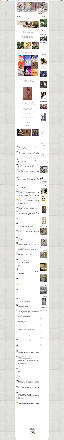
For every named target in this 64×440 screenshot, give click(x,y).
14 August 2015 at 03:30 (22, 368)
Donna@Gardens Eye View (21, 334)
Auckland (41, 331)
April (42, 153)
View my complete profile (43, 183)
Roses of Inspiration (36, 141)
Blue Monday (41, 330)
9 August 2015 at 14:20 (24, 164)
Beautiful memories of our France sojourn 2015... (43, 149)
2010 (41, 162)
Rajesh (19, 315)
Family (20, 141)
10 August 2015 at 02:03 (24, 230)
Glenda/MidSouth (20, 278)
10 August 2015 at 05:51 (25, 278)
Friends (41, 319)
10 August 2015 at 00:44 (22, 218)
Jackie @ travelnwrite (20, 248)
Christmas (41, 325)
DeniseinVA (19, 304)
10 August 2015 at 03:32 (25, 248)
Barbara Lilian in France (21, 199)
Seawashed (19, 252)
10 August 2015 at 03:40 (23, 252)
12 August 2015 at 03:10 (27, 339)
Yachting (41, 344)
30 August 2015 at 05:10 (26, 402)
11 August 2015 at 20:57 (22, 315)
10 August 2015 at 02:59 (25, 242)
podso (18, 158)
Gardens (41, 338)
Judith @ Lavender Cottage (21, 339)
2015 (41, 136)
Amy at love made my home (21, 211)
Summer (41, 320)
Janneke (19, 223)
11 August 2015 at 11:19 (27, 309)
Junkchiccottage (20, 230)
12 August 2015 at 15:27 (29, 356)
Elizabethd (19, 207)
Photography (32, 141)
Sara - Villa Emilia (20, 319)
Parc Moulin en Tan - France (43, 145)
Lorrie (19, 386)
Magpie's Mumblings (20, 350)
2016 (41, 135)
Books (40, 343)
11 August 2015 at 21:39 (25, 319)
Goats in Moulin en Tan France (43, 142)
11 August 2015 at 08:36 (23, 298)
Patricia (19, 191)
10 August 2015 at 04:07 (22, 259)
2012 (41, 160)
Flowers (41, 318)
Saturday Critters (42, 339)
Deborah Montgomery (20, 402)
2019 (41, 132)
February (42, 155)
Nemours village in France (43, 147)
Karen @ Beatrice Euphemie (21, 309)
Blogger (35, 435)
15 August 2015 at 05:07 (22, 386)
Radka (19, 218)
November (42, 137)
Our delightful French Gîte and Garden (43, 18)
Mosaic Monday (29, 114)
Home (27, 417)
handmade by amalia (20, 374)
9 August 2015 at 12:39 (22, 146)
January (42, 156)
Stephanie (19, 169)
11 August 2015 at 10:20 (23, 304)
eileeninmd (19, 298)
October (42, 138)
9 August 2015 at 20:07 (22, 191)
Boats (40, 333)
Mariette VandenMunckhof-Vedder (22, 356)
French (40, 332)
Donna (19, 368)
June (42, 151)
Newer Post (18, 417)
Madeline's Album (20, 242)
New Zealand (41, 326)
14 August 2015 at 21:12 (25, 380)
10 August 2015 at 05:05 (23, 268)
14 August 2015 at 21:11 (25, 374)
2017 (41, 134)
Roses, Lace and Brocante (44, 179)
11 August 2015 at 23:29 (27, 334)
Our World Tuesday (29, 141)
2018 (41, 133)
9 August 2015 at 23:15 (26, 211)
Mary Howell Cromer (20, 380)
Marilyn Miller (19, 164)
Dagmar (19, 151)
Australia (41, 346)
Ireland (40, 345)
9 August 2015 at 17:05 (23, 169)
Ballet (18, 141)
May (42, 152)
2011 (41, 161)
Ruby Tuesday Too (42, 337)
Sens (17, 142)
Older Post (37, 417)
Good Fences (41, 324)
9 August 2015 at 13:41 (22, 151)
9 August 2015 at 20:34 (23, 207)
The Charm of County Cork (43, 144)
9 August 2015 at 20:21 (26, 199)
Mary (18, 259)
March (42, 154)
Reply (18, 149)
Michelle (19, 146)
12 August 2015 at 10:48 (25, 350)
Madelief (19, 268)
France (22, 141)
